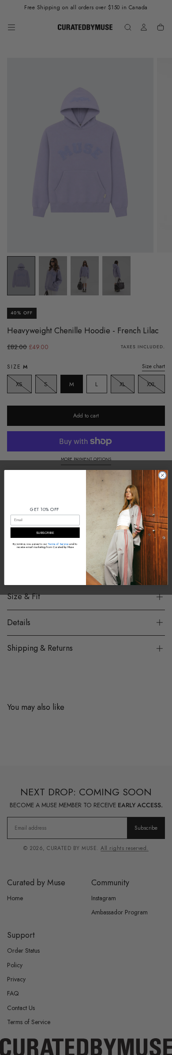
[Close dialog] (162, 475)
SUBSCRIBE (45, 532)
